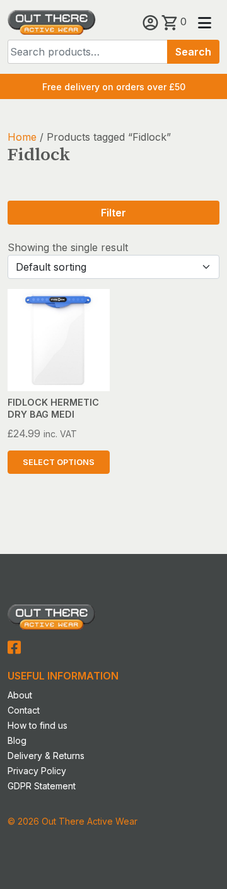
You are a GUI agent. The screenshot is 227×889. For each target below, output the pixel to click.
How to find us (37, 725)
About (20, 695)
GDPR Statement (42, 785)
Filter (113, 212)
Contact (24, 710)
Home (22, 137)
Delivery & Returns (46, 755)
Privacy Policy (37, 770)
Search (193, 51)
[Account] (152, 21)
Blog (17, 740)
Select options (59, 462)
